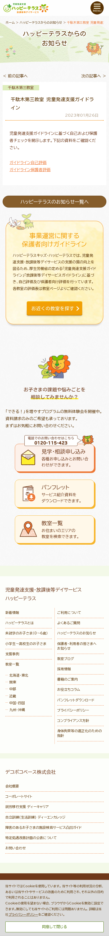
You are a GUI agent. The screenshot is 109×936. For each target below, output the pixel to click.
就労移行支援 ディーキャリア (27, 807)
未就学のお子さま (26, 633)
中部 (12, 689)
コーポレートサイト (18, 796)
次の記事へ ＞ (93, 76)
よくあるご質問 (68, 623)
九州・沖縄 (17, 710)
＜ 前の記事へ (15, 76)
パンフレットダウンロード (75, 700)
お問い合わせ (15, 848)
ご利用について (69, 612)
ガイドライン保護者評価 (30, 170)
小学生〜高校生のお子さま (25, 644)
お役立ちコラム (68, 689)
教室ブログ (65, 659)
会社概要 (12, 786)
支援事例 (12, 654)
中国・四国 (17, 703)
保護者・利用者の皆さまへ (77, 646)
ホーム (10, 22)
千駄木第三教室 (21, 88)
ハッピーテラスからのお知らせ (41, 22)
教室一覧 (12, 664)
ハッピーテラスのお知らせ (76, 633)
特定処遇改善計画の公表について (31, 838)
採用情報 (64, 669)
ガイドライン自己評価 (28, 163)
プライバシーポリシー (73, 710)
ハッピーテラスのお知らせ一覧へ (54, 201)
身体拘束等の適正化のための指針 (79, 733)
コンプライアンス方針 (73, 720)
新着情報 (12, 612)
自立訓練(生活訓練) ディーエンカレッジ (35, 817)
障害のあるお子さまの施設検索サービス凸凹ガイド (43, 827)
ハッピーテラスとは (19, 623)
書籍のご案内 (67, 679)
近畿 (12, 696)
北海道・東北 (18, 675)
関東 (12, 682)
